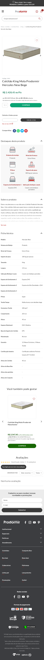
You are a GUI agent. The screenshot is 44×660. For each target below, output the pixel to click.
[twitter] (22, 131)
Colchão (7, 26)
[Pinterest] (38, 522)
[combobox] (22, 18)
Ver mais (3, 225)
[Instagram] (30, 522)
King (22, 26)
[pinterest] (26, 131)
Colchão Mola (15, 26)
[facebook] (14, 131)
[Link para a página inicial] (2, 27)
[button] (22, 141)
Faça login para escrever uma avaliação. (13, 467)
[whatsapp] (18, 131)
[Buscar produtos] (39, 18)
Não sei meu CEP (6, 123)
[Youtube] (34, 522)
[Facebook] (25, 522)
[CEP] (10, 118)
